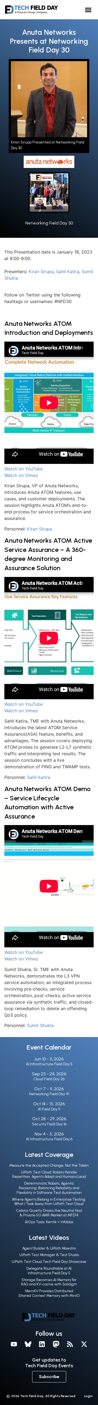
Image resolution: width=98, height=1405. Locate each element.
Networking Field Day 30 (49, 223)
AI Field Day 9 (49, 1109)
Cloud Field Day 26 (49, 1079)
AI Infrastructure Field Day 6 (49, 1139)
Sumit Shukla (40, 1025)
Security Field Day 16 (49, 1124)
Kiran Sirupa (41, 271)
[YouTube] (14, 1344)
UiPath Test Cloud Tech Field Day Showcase (49, 1261)
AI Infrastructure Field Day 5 (49, 1064)
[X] (84, 1344)
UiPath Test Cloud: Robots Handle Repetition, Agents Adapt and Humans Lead (49, 1174)
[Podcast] (70, 1344)
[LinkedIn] (42, 1344)
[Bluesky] (28, 1344)
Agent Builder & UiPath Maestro (49, 1248)
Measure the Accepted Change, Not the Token (49, 1165)
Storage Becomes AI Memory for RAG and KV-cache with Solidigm (49, 1282)
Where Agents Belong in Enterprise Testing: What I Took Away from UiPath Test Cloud (49, 1201)
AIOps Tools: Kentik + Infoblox (49, 1222)
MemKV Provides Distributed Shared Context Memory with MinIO (49, 1293)
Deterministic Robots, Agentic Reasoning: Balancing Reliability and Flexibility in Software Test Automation (49, 1188)
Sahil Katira (67, 271)
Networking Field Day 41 (49, 1094)
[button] (88, 9)
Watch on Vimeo (21, 475)
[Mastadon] (56, 1344)
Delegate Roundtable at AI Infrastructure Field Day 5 (49, 1270)
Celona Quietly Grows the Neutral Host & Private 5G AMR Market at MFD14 (49, 1212)
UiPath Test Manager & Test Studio (49, 1255)
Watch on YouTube (23, 469)
